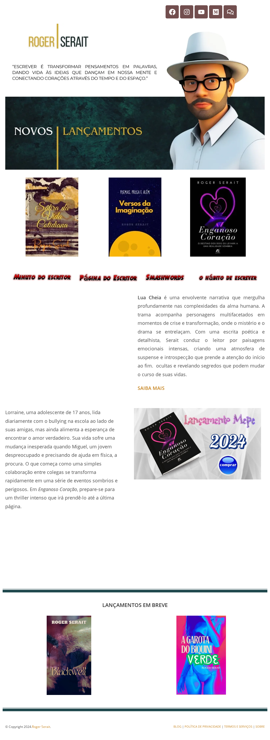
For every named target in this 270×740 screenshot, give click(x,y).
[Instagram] (186, 11)
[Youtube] (201, 11)
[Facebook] (172, 11)
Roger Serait (41, 726)
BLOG (177, 726)
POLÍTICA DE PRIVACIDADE (203, 726)
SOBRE (260, 726)
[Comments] (230, 11)
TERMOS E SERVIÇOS (238, 726)
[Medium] (215, 11)
